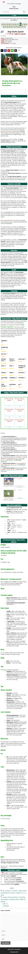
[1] (9, 402)
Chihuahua (6, 906)
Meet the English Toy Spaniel (9, 485)
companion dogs (14, 899)
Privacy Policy (17, 949)
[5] (9, 423)
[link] (14, 64)
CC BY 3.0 (14, 465)
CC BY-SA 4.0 (10, 469)
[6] (19, 423)
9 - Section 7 (14, 890)
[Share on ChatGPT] (15, 50)
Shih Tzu (5, 903)
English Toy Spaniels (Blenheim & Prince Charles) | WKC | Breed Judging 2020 (9, 499)
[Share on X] (2, 50)
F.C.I (6, 866)
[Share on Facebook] (5, 50)
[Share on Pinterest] (8, 50)
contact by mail (11, 949)
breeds (18, 892)
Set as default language (14, 3)
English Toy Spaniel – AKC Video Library (19, 486)
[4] (19, 412)
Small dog (22, 897)
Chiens (24, 890)
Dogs (12, 892)
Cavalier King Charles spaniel (11, 132)
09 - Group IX (6, 890)
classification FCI (5, 892)
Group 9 (5, 897)
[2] (19, 402)
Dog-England (4, 899)
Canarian (3, 469)
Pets (14, 7)
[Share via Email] (12, 50)
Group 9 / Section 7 (13, 897)
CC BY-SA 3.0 (9, 460)
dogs (20, 890)
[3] (9, 412)
